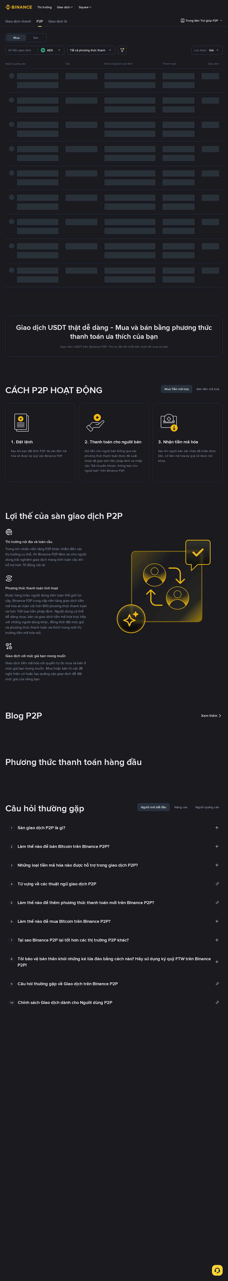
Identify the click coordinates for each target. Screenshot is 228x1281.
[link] (118, 884)
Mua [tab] (16, 38)
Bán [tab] (36, 38)
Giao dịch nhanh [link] (18, 21)
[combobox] (51, 50)
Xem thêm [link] (209, 715)
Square (84, 7)
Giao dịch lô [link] (57, 21)
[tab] (18, 21)
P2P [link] (40, 21)
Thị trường (44, 7)
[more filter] (122, 50)
